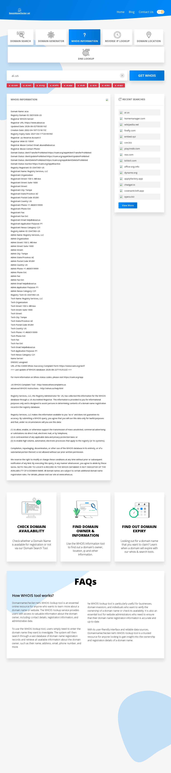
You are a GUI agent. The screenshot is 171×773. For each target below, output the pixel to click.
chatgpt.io (129, 184)
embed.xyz (130, 136)
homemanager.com (134, 118)
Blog (132, 12)
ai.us (126, 112)
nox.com (128, 154)
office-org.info (131, 166)
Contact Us (146, 12)
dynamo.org (130, 172)
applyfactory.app (133, 178)
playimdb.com (132, 148)
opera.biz (129, 196)
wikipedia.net (131, 124)
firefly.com (129, 130)
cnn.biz (128, 142)
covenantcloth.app (134, 190)
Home (121, 12)
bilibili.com (130, 160)
